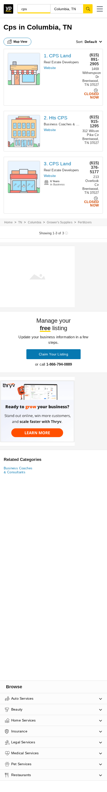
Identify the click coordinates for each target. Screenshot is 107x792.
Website (50, 67)
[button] (100, 8)
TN (20, 222)
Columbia (35, 222)
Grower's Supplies (59, 222)
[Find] (88, 8)
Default (91, 42)
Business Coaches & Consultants (69, 124)
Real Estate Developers (61, 62)
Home (8, 222)
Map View (20, 41)
